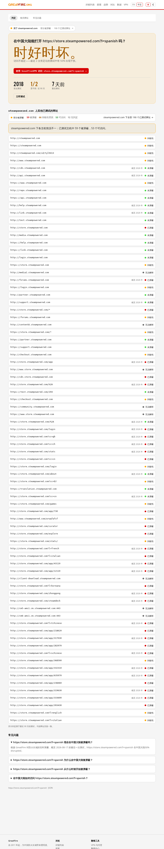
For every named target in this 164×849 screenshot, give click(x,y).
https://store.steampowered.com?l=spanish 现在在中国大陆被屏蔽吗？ (53, 742)
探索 (99, 4)
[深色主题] (153, 5)
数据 (119, 4)
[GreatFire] (20, 5)
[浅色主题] (148, 5)
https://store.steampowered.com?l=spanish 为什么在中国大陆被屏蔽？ (53, 759)
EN (133, 4)
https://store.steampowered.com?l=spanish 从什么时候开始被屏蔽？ (51, 769)
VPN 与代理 (96, 845)
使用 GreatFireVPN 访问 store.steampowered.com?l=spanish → (51, 71)
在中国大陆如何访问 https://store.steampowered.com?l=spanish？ (50, 778)
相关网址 (24, 17)
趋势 (106, 4)
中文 (140, 4)
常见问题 (37, 17)
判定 (14, 17)
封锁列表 (90, 4)
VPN (126, 4)
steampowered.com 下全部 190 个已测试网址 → (128, 117)
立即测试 (20, 96)
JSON (50, 787)
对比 (112, 4)
